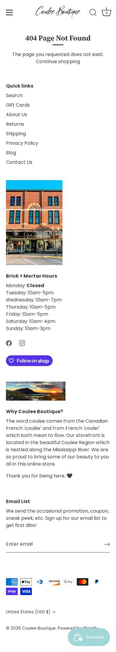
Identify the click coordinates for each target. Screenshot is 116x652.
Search (14, 95)
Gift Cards (18, 105)
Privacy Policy (22, 143)
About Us (16, 114)
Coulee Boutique (39, 628)
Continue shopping (58, 61)
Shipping (16, 133)
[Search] (93, 13)
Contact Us (19, 162)
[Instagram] (22, 342)
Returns (15, 124)
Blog (11, 152)
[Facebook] (9, 342)
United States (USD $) (28, 611)
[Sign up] (107, 544)
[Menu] (9, 12)
